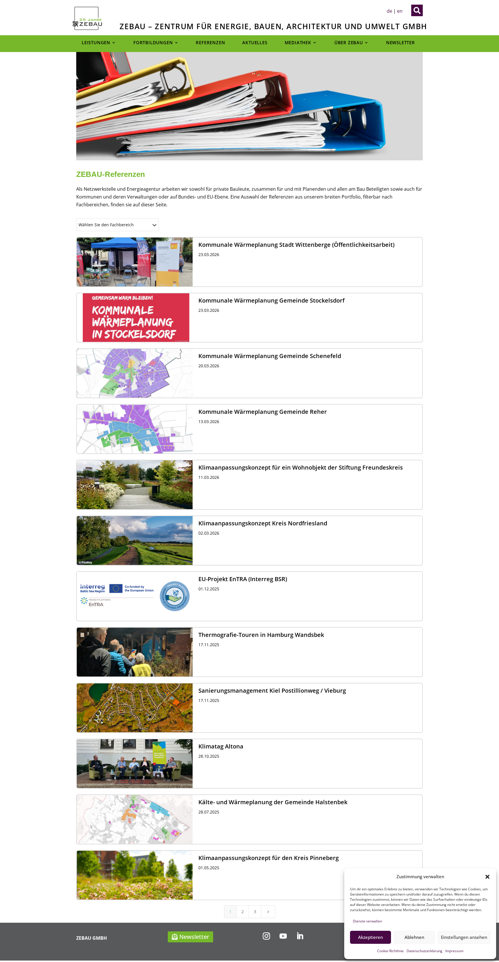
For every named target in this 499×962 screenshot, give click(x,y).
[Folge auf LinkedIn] (300, 936)
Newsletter (400, 42)
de (389, 11)
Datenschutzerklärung (424, 950)
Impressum (454, 950)
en (400, 11)
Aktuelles (254, 42)
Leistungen (96, 42)
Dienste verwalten (367, 921)
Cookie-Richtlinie (390, 950)
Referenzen (210, 42)
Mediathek (298, 42)
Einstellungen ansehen (464, 937)
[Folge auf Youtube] (283, 936)
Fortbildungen (153, 42)
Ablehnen (414, 937)
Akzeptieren (370, 937)
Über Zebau (348, 42)
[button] (487, 877)
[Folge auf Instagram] (266, 936)
